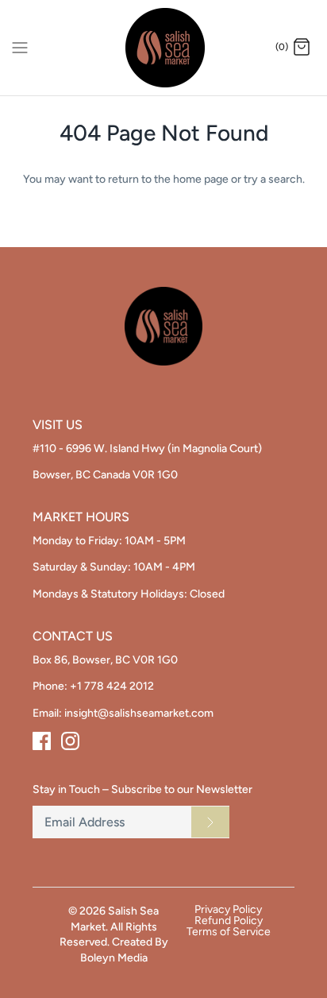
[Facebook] (42, 741)
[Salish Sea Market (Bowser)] (163, 47)
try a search (273, 179)
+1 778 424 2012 (112, 686)
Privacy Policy (228, 909)
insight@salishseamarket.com (139, 713)
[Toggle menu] (20, 47)
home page (201, 179)
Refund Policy (228, 920)
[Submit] (210, 822)
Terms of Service (229, 932)
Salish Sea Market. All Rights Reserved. (110, 926)
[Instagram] (70, 741)
